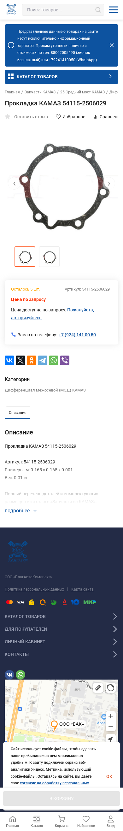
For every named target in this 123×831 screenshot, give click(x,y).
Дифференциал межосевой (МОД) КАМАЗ (45, 390)
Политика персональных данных (34, 589)
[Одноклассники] (31, 360)
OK (109, 776)
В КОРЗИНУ (62, 798)
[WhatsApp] (53, 360)
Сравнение (111, 116)
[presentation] (14, 183)
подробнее (18, 511)
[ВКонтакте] (9, 360)
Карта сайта (82, 589)
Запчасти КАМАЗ (40, 92)
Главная (12, 92)
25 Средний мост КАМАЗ (82, 92)
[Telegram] (42, 360)
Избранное (73, 116)
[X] (20, 360)
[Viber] (64, 360)
